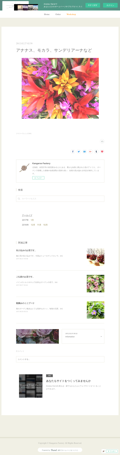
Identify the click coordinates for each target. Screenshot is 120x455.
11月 (39, 224)
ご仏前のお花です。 (25, 276)
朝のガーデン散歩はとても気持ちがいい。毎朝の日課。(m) (39, 309)
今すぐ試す (92, 5)
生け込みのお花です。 (26, 250)
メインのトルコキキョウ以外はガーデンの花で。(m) (36, 282)
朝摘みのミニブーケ (25, 303)
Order (58, 14)
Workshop (71, 14)
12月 (33, 224)
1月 (32, 220)
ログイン (110, 5)
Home (47, 14)
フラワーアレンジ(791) (23, 133)
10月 (45, 224)
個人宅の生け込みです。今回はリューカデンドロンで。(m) (39, 256)
